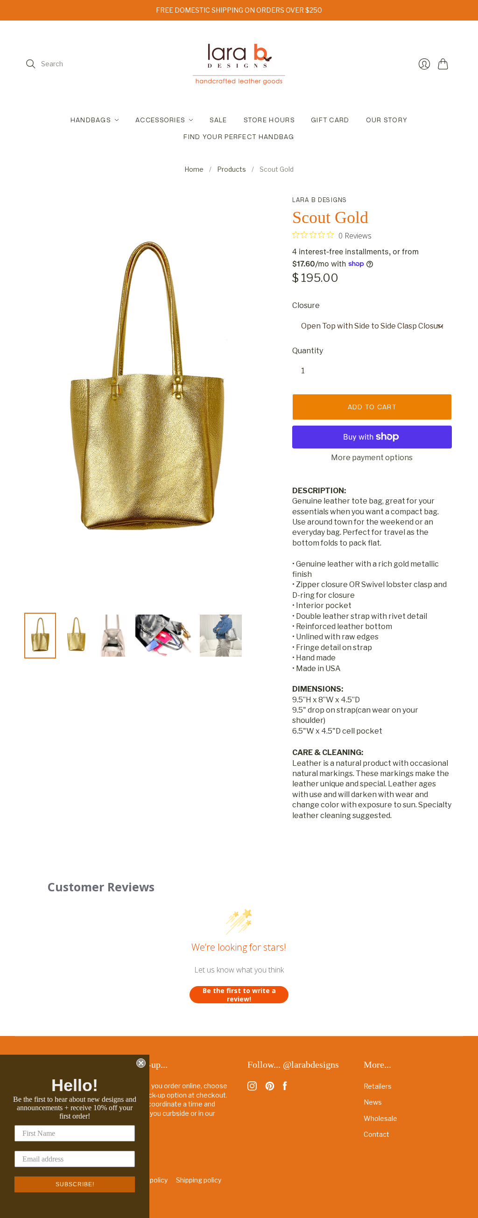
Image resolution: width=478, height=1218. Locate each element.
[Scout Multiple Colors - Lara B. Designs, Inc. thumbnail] (163, 636)
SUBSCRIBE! (75, 1184)
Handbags (90, 120)
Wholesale (380, 1118)
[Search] (30, 64)
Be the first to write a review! (239, 994)
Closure (306, 305)
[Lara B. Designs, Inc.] (239, 64)
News (373, 1102)
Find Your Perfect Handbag (239, 137)
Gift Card (330, 120)
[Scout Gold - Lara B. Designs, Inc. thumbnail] (40, 636)
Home (194, 169)
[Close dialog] (141, 1063)
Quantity (307, 350)
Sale (218, 120)
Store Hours (269, 120)
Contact (376, 1134)
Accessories (160, 120)
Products (231, 169)
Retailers (378, 1086)
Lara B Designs (319, 200)
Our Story (387, 120)
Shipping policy (198, 1180)
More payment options (372, 457)
